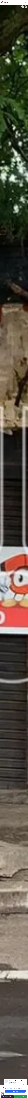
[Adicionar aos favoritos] (22, 6)
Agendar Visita (8, 1096)
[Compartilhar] (26, 6)
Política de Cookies (8, 1088)
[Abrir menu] (25, 2)
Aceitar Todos (15, 1091)
